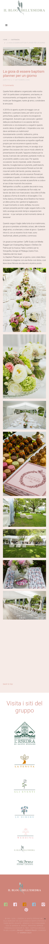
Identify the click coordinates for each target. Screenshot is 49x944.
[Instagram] (43, 904)
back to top (8, 684)
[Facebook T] (24, 904)
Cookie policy (31, 930)
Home (5, 40)
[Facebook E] (6, 904)
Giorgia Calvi (26, 933)
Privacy (20, 930)
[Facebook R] (15, 904)
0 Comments (8, 85)
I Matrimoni (15, 40)
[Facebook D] (34, 904)
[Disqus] (24, 652)
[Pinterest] (26, 909)
